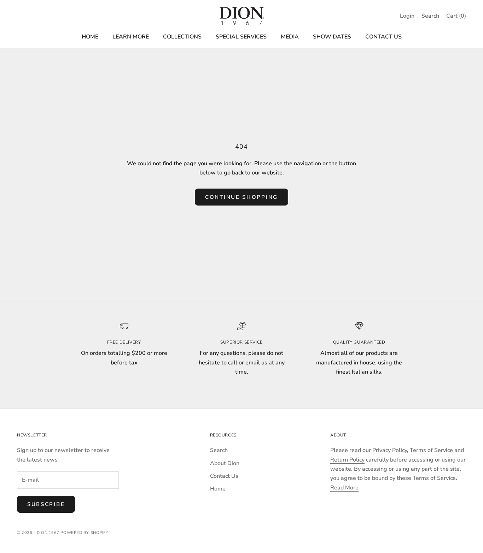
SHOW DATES (332, 37)
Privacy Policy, (391, 450)
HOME (90, 37)
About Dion (224, 463)
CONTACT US (383, 37)
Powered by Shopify (84, 532)
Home (218, 489)
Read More (344, 488)
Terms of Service (431, 450)
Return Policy (347, 460)
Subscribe (46, 504)
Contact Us (224, 476)
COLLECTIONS (182, 37)
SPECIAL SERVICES (241, 37)
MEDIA (290, 37)
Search (219, 450)
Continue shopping (241, 197)
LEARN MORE (130, 37)
